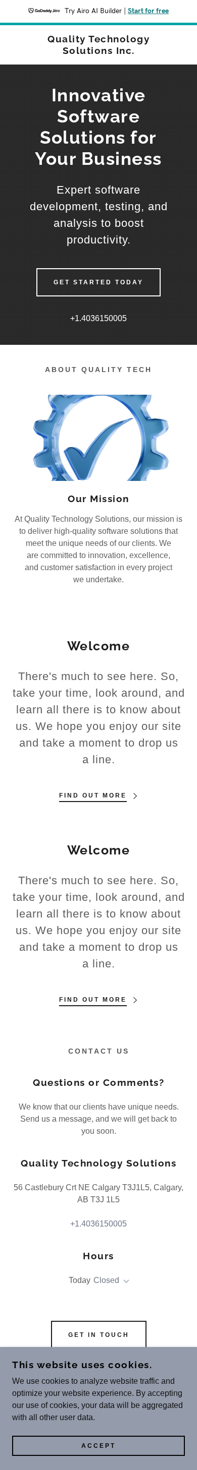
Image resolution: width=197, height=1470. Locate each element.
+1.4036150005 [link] (98, 318)
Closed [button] (106, 1280)
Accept (98, 1445)
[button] (124, 1281)
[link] (99, 44)
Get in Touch (98, 1334)
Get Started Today (98, 282)
